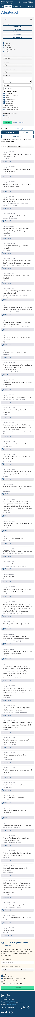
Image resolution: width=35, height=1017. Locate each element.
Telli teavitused (17, 988)
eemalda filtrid (19, 123)
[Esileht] (2, 6)
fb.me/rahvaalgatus (11, 1004)
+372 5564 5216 (10, 1002)
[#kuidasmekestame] (7, 1007)
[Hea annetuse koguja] (28, 1007)
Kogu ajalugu (17, 37)
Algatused (8, 6)
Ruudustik (11, 132)
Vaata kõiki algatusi (19, 129)
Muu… (32, 6)
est (29, 2)
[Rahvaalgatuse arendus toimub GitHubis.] (4, 1012)
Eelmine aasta (17, 32)
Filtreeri (7, 123)
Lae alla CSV (18, 136)
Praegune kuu (17, 27)
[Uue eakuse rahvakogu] (20, 1007)
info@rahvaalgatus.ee (10, 1001)
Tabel (27, 132)
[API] (11, 1012)
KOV (21, 6)
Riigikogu (15, 6)
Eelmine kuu (17, 29)
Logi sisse (24, 2)
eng (32, 2)
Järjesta (3, 147)
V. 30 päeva (17, 35)
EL (25, 6)
